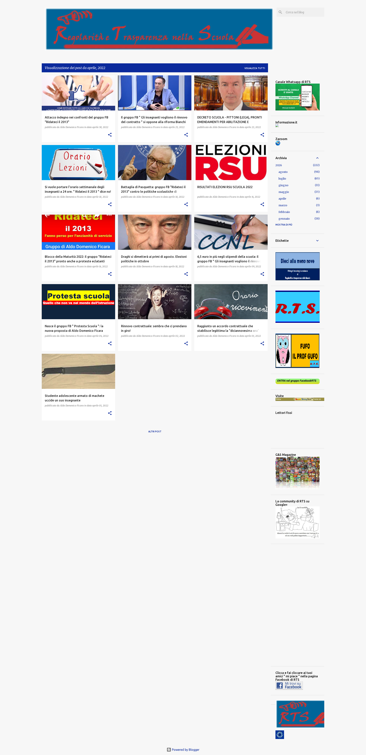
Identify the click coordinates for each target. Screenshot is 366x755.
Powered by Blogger (185, 749)
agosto (283, 172)
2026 (278, 165)
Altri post (154, 431)
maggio (284, 192)
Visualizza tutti (254, 68)
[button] (110, 135)
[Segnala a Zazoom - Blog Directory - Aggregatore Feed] (277, 144)
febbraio (284, 212)
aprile (282, 198)
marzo (283, 205)
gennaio (284, 218)
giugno (283, 185)
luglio (282, 178)
